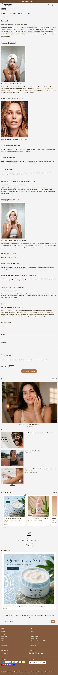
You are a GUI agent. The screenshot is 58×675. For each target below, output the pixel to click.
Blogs (2, 643)
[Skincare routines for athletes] (12, 458)
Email (3, 334)
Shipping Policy (34, 638)
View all (54, 378)
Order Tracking (34, 636)
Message (4, 342)
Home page (4, 636)
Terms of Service (40, 359)
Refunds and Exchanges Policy (38, 640)
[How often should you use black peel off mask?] (12, 440)
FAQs (2, 638)
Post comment (7, 355)
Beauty (4, 9)
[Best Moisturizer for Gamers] (29, 402)
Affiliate (3, 640)
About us (32, 631)
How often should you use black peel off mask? (38, 433)
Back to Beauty (30, 371)
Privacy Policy (30, 359)
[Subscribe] (53, 621)
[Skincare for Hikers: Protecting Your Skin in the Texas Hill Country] (12, 476)
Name (3, 326)
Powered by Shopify (50, 671)
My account (4, 645)
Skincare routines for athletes (33, 450)
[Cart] (52, 5)
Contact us (32, 634)
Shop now (29, 545)
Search (3, 631)
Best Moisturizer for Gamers (30, 424)
